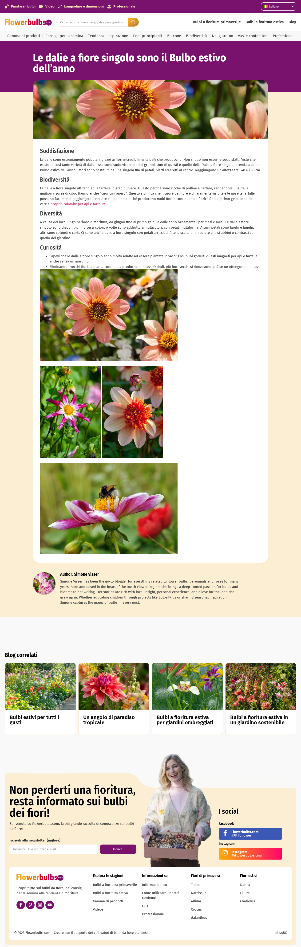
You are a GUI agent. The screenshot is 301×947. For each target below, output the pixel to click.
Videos (98, 909)
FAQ (145, 906)
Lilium (245, 893)
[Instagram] (40, 905)
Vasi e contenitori (253, 36)
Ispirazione (118, 36)
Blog (292, 22)
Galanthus (199, 918)
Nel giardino (222, 36)
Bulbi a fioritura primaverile (217, 22)
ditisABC (280, 933)
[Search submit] (133, 22)
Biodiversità (196, 36)
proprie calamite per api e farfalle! (78, 204)
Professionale (153, 914)
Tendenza (96, 36)
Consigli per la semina (64, 36)
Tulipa (196, 885)
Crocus (196, 909)
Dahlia (245, 885)
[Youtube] (49, 905)
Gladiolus (247, 901)
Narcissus (198, 893)
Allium (196, 901)
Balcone (174, 36)
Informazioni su (154, 885)
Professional (283, 36)
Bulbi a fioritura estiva (265, 22)
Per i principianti (147, 36)
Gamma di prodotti (23, 36)
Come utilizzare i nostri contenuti (160, 895)
